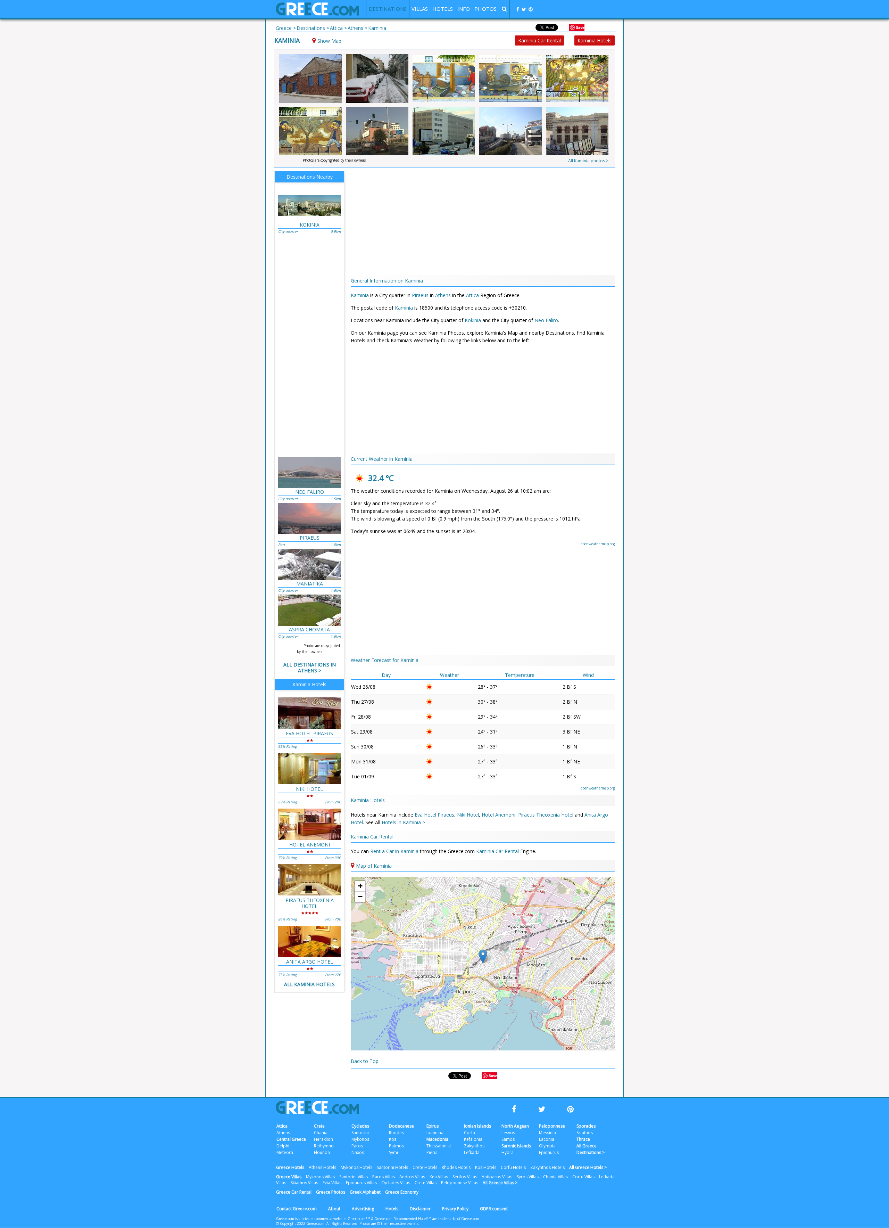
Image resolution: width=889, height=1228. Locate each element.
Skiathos (584, 1133)
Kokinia (473, 320)
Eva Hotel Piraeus (434, 814)
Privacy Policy (455, 1209)
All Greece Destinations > (590, 1149)
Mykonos (360, 1139)
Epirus (432, 1126)
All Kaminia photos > (588, 161)
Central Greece (291, 1139)
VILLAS (420, 8)
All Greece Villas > (500, 1183)
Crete (319, 1126)
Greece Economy (401, 1192)
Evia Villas (332, 1183)
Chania (320, 1133)
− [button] (360, 896)
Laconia (546, 1139)
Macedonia (437, 1139)
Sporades (586, 1126)
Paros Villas (383, 1177)
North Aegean (515, 1126)
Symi (393, 1152)
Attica (472, 295)
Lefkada (472, 1152)
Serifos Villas (464, 1177)
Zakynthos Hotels (547, 1167)
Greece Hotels (290, 1167)
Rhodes (396, 1133)
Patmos (396, 1146)
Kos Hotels (485, 1167)
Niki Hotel (468, 814)
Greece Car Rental (293, 1192)
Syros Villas (528, 1177)
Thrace (583, 1139)
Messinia (547, 1133)
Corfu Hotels (513, 1167)
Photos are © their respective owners (388, 1223)
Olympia (547, 1146)
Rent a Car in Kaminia (395, 851)
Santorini (360, 1133)
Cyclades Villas (395, 1183)
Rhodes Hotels (456, 1167)
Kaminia (287, 40)
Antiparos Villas (497, 1177)
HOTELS (442, 8)
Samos (508, 1139)
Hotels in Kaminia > (403, 822)
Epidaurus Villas (361, 1183)
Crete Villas (426, 1183)
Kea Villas (439, 1177)
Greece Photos (330, 1192)
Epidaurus (549, 1152)
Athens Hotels (322, 1167)
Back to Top (365, 1061)
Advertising (363, 1209)
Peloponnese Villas (459, 1183)
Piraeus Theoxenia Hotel (545, 814)
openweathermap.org (598, 543)
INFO (463, 8)
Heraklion (323, 1139)
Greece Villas (288, 1177)
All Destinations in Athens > (309, 667)
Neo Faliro (546, 320)
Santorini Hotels (392, 1167)
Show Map (329, 41)
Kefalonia (473, 1139)
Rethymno (324, 1146)
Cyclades (360, 1126)
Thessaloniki (438, 1146)
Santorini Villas (353, 1177)
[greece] (317, 13)
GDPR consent (494, 1209)
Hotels (391, 1209)
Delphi (282, 1146)
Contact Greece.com (296, 1209)
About (334, 1209)
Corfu (469, 1133)
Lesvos (508, 1133)
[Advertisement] (654, 142)
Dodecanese (401, 1126)
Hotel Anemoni (498, 814)
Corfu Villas (583, 1177)
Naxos (357, 1152)
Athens (443, 295)
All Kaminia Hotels (309, 984)
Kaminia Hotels (595, 40)
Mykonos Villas (320, 1177)
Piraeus (420, 295)
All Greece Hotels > (588, 1167)
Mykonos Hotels (356, 1167)
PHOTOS (485, 8)
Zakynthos (474, 1146)
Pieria (432, 1152)
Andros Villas (412, 1177)
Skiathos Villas (304, 1183)
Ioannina (434, 1133)
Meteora (284, 1152)
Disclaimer (420, 1209)
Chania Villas (555, 1177)
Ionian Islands (477, 1126)
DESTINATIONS (388, 8)
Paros (357, 1146)
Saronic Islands (516, 1146)
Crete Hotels (425, 1167)
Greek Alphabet (365, 1192)
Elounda (322, 1152)
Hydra (507, 1152)
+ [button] (360, 886)
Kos (392, 1139)
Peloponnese (552, 1126)
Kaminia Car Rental (539, 40)
